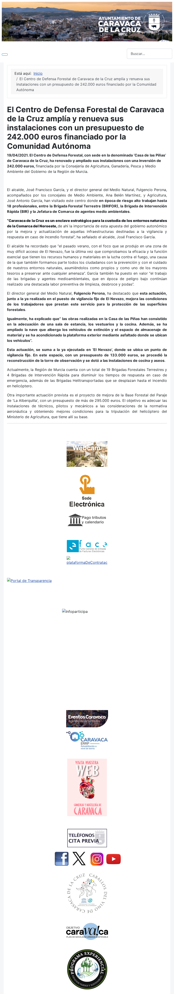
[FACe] (87, 546)
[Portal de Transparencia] (87, 580)
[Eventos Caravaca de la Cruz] (87, 718)
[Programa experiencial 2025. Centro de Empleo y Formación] (87, 969)
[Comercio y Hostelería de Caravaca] (87, 787)
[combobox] (149, 54)
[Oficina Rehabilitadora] (87, 740)
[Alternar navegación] (5, 54)
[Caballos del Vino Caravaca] (87, 893)
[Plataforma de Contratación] (87, 560)
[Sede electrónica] (87, 492)
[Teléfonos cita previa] (87, 838)
